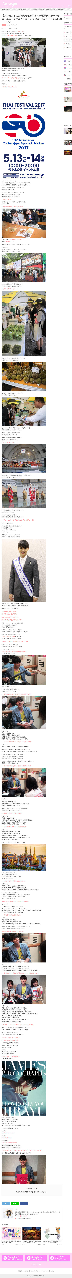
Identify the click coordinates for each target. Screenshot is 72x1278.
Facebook (68, 43)
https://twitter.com (7, 1137)
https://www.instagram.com (9, 1142)
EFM (67, 36)
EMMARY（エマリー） (7, 9)
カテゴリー (44, 5)
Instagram (68, 47)
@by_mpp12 (23, 1216)
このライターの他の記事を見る (24, 1218)
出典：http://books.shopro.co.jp (9, 1117)
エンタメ (14, 9)
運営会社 (20, 1271)
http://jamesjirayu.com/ (8, 1133)
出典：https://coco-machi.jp (8, 872)
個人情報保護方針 (34, 1271)
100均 (67, 32)
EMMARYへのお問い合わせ (47, 1271)
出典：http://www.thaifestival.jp (9, 181)
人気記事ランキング (52, 5)
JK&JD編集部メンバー (63, 5)
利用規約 (26, 1271)
